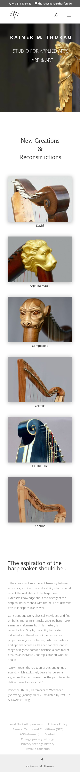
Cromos (40, 406)
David (40, 225)
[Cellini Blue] (40, 439)
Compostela (40, 346)
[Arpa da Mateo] (40, 259)
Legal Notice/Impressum (25, 724)
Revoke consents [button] (38, 749)
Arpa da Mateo (40, 286)
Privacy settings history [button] (37, 744)
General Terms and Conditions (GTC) (38, 729)
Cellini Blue (40, 466)
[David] (40, 199)
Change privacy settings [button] (38, 739)
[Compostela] (40, 319)
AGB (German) (29, 734)
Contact (50, 734)
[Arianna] (40, 500)
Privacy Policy (57, 724)
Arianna (40, 526)
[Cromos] (40, 379)
